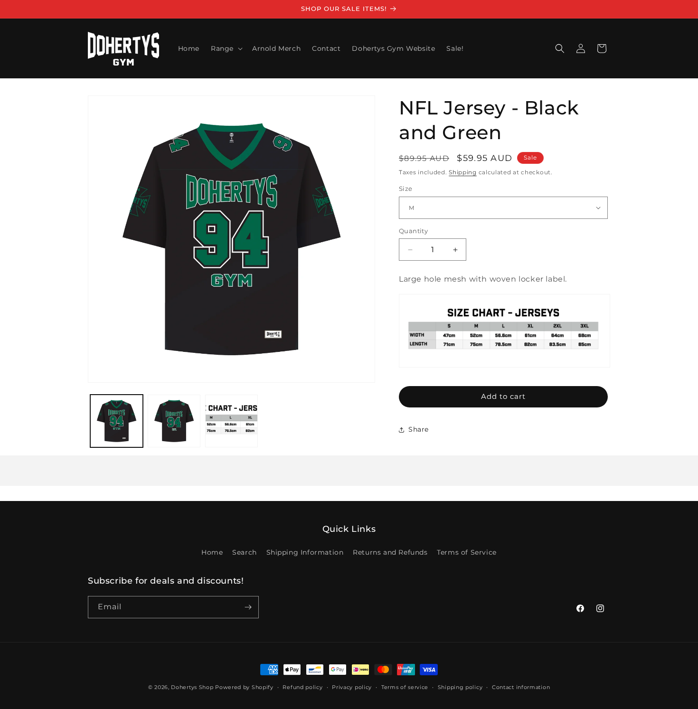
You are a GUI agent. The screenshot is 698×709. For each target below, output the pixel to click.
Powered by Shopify (244, 687)
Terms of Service (467, 552)
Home (212, 552)
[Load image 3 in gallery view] (231, 421)
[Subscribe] (247, 607)
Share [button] (418, 429)
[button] (225, 48)
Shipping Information (305, 552)
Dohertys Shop (192, 687)
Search (244, 552)
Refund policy (302, 687)
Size (406, 188)
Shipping (463, 172)
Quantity (413, 231)
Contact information (521, 687)
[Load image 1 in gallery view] (116, 421)
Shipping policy (460, 687)
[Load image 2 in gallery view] (174, 421)
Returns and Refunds (390, 552)
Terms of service (404, 687)
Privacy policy (352, 687)
